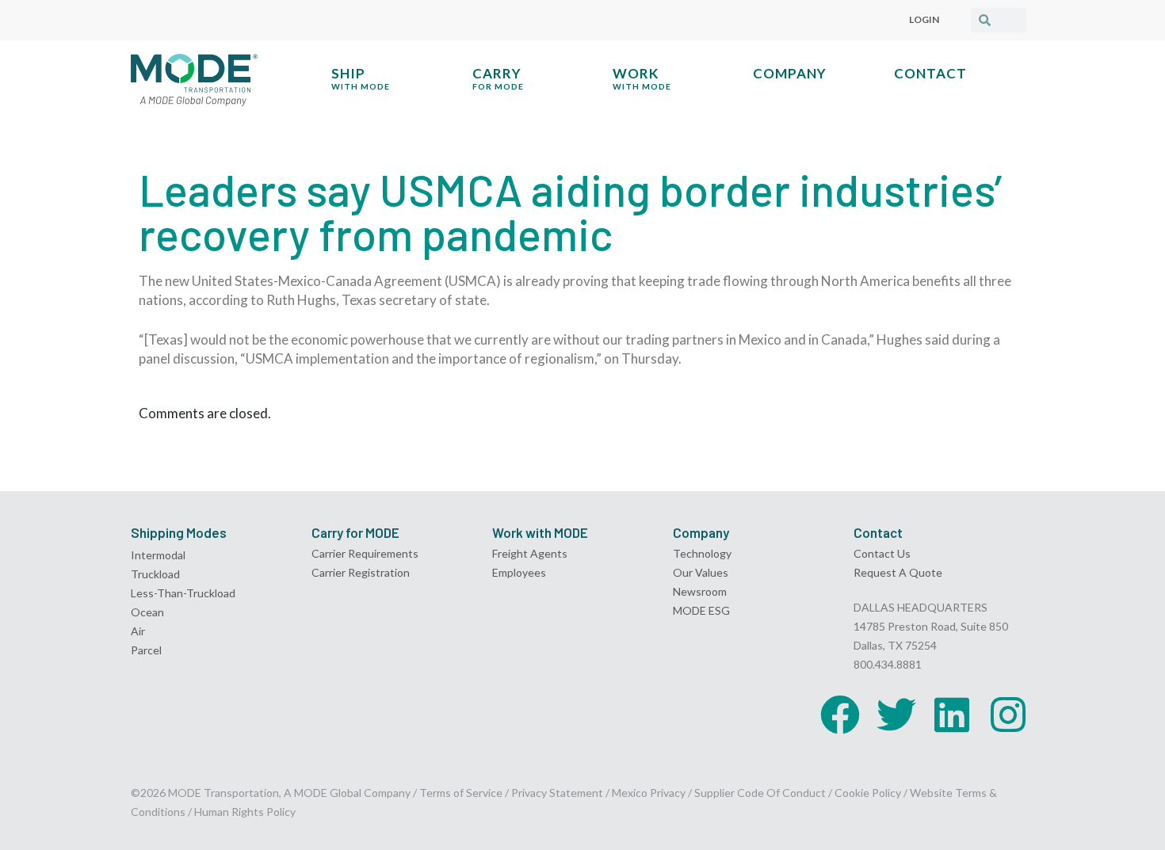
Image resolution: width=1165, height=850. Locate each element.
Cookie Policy (868, 792)
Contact (930, 73)
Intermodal (158, 555)
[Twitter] (896, 714)
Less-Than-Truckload (183, 593)
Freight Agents (529, 553)
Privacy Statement (558, 792)
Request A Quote (898, 572)
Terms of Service (460, 792)
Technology (702, 553)
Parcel (146, 650)
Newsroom (700, 591)
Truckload (155, 574)
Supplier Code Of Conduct (760, 792)
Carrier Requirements (364, 553)
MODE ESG (701, 610)
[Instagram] (1008, 714)
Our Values (700, 572)
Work (642, 78)
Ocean (147, 612)
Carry (498, 78)
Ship (360, 78)
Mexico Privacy (649, 792)
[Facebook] (840, 714)
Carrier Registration (360, 572)
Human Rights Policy (245, 811)
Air (138, 631)
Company (790, 73)
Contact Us (882, 553)
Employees (519, 572)
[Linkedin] (952, 714)
